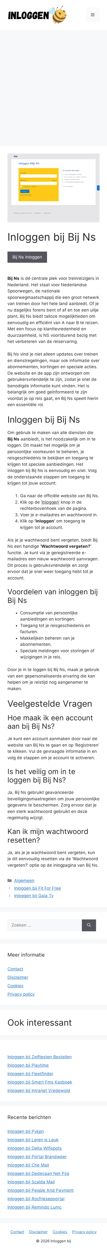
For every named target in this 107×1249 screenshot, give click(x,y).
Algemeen (24, 880)
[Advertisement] (53, 85)
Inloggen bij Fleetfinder (30, 1073)
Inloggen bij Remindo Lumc (34, 1207)
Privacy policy (21, 994)
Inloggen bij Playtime (28, 1065)
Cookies (15, 985)
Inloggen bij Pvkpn (25, 1131)
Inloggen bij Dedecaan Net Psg (38, 1173)
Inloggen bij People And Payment (40, 1190)
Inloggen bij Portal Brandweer (37, 1156)
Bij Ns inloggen (27, 257)
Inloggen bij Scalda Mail (31, 1181)
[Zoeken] (89, 925)
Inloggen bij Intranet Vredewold (38, 1090)
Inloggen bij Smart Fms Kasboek (39, 1082)
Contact (15, 968)
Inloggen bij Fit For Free (37, 888)
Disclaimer (17, 977)
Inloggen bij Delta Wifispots (34, 1148)
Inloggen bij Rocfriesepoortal (35, 1198)
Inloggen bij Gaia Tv (34, 895)
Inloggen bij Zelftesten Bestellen (39, 1056)
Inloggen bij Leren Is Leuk (32, 1139)
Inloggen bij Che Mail (28, 1165)
